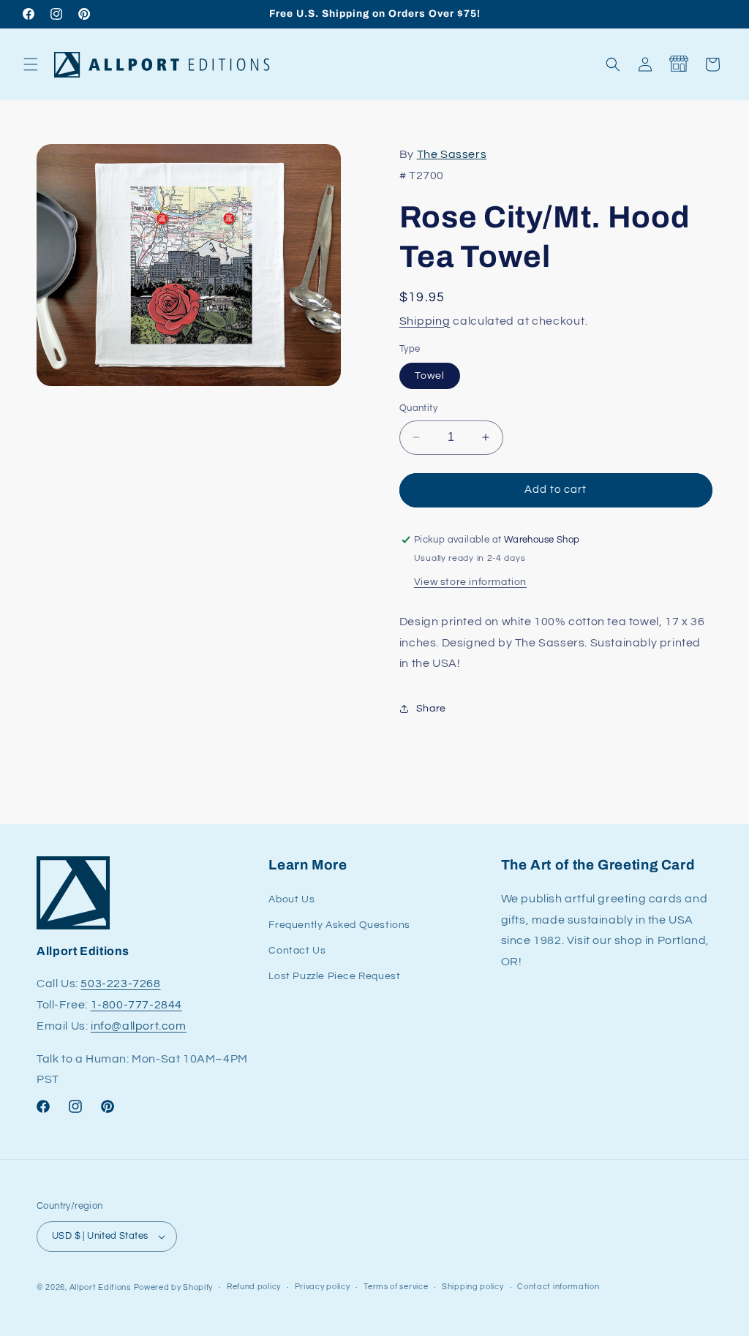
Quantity (418, 408)
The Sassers (452, 154)
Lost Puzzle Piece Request (334, 976)
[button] (31, 64)
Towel (430, 376)
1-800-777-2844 (136, 1005)
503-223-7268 (120, 983)
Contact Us (296, 951)
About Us (291, 899)
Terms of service (396, 1287)
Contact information (558, 1287)
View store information (470, 582)
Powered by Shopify (174, 1287)
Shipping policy (473, 1287)
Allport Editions (100, 1287)
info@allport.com (139, 1026)
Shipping (425, 321)
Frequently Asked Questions (339, 925)
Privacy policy (322, 1287)
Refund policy (254, 1287)
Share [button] (431, 708)
